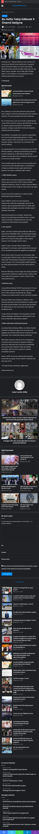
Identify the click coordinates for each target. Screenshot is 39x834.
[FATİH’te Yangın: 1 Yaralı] (7, 681)
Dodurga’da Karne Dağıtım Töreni (24, 620)
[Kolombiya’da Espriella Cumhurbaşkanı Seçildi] (7, 724)
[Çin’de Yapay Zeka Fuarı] (7, 749)
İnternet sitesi (5, 559)
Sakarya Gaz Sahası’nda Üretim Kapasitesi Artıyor (23, 698)
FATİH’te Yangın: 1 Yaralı (21, 678)
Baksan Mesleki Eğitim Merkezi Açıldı (8, 487)
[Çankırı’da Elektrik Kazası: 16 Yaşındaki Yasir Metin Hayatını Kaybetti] (7, 741)
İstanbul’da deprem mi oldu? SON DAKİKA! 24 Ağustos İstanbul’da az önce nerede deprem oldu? (24, 638)
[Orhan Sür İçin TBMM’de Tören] (7, 716)
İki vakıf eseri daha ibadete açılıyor (24, 612)
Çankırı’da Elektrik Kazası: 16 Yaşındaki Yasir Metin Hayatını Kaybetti (23, 740)
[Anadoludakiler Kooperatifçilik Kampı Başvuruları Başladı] (6, 93)
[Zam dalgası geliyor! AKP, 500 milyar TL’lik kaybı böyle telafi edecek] (10, 460)
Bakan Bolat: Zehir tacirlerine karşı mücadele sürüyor (24, 671)
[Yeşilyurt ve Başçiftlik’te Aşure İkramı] (7, 590)
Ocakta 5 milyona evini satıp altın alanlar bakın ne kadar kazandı (24, 597)
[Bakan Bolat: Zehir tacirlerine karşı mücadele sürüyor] (7, 672)
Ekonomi (12, 12)
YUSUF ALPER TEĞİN (9, 27)
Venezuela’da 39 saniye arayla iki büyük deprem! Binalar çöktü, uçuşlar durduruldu (24, 731)
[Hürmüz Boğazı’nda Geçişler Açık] (29, 498)
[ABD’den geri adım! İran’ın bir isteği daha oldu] (29, 480)
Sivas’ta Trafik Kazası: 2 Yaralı (13, 1)
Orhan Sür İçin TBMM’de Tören (23, 713)
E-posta (4, 552)
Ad (2, 545)
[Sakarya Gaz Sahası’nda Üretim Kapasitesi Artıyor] (7, 699)
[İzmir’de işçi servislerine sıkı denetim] (7, 631)
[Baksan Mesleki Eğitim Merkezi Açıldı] (10, 480)
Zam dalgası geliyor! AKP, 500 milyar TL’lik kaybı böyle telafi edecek (9, 468)
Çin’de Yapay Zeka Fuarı (21, 747)
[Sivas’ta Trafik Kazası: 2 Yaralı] (7, 606)
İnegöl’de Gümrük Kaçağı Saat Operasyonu (9, 505)
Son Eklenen (20, 582)
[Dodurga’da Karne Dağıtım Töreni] (7, 622)
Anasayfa (6, 12)
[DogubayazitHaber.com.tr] (19, 6)
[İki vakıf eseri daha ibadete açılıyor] (7, 614)
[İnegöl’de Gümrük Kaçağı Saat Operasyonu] (10, 498)
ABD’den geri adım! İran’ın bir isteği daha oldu (28, 487)
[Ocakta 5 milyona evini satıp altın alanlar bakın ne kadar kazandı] (7, 598)
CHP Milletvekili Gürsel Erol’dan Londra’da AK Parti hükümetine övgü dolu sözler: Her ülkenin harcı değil (24, 689)
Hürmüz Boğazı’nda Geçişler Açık (26, 505)
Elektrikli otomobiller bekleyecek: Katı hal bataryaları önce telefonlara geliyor (24, 655)
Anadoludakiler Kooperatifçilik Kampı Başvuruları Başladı (23, 663)
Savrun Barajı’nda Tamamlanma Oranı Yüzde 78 (27, 457)
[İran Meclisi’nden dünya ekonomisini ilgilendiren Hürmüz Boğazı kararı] (6, 102)
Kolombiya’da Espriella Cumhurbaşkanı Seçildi (21, 722)
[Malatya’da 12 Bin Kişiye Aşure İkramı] (7, 707)
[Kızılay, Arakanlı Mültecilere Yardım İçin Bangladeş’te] (7, 647)
